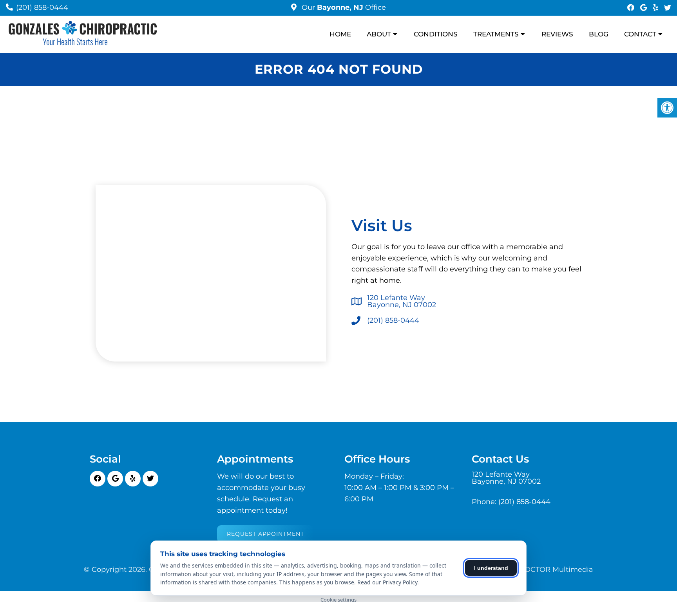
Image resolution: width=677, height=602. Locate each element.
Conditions (436, 34)
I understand (491, 568)
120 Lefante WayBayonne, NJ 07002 (401, 301)
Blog (598, 34)
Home (340, 34)
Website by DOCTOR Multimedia (535, 569)
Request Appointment (265, 533)
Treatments (496, 34)
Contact (640, 34)
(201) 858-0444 (42, 7)
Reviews (557, 34)
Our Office (343, 7)
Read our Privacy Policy (387, 582)
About (379, 34)
